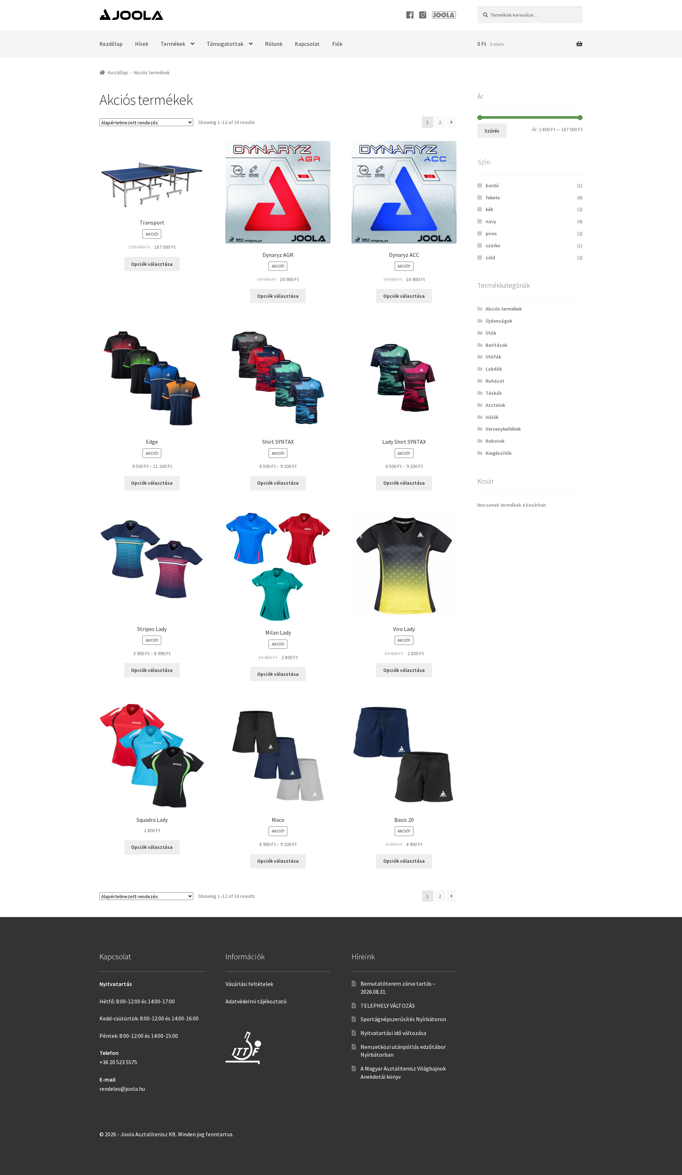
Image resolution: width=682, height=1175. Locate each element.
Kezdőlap (111, 43)
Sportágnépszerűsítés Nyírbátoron (403, 1019)
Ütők (491, 333)
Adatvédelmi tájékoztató (256, 1001)
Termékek (173, 43)
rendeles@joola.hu (122, 1088)
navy (491, 221)
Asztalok (495, 405)
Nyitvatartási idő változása (393, 1032)
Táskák (494, 393)
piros (491, 233)
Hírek (141, 43)
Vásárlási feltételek (249, 983)
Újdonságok (499, 321)
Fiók (337, 43)
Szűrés (492, 131)
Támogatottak (225, 43)
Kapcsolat (307, 43)
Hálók (492, 417)
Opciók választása (152, 264)
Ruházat (495, 381)
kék (489, 209)
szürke (493, 245)
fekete (493, 197)
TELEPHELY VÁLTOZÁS (388, 1005)
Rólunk (273, 43)
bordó (492, 185)
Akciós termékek (504, 309)
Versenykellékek (503, 429)
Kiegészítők (499, 453)
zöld (490, 257)
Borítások (496, 345)
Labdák (494, 369)
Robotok (495, 441)
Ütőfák (493, 357)
